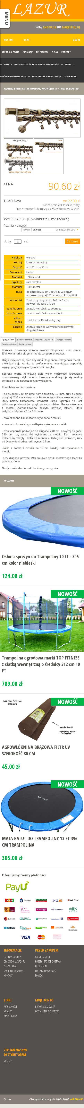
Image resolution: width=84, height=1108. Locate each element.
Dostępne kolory (63, 340)
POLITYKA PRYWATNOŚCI (46, 971)
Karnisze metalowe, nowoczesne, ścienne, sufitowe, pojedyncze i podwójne (31, 64)
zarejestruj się (71, 27)
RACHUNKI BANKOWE (14, 971)
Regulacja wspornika (44, 340)
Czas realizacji (42, 957)
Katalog (8, 1011)
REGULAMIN (41, 966)
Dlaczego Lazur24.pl (14, 961)
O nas (55, 52)
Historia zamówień (45, 1006)
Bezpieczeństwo (9, 344)
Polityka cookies (12, 957)
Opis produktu (8, 340)
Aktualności (10, 1006)
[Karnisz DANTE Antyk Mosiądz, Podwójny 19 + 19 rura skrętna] (42, 118)
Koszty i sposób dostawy (48, 961)
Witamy (8, 1061)
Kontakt (66, 52)
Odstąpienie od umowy (47, 1011)
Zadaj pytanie (25, 344)
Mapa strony (10, 1016)
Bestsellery (42, 52)
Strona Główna (10, 52)
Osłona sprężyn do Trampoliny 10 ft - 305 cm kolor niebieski (40, 559)
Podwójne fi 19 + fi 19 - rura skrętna (13, 76)
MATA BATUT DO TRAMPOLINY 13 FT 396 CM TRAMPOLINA (39, 841)
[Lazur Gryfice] (42, 12)
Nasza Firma (10, 966)
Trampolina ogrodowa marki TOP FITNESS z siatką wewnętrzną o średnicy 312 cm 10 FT (41, 664)
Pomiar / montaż (24, 340)
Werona (68, 64)
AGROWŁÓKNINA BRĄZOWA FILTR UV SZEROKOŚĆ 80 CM (36, 750)
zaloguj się (49, 27)
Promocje (27, 52)
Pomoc (38, 975)
